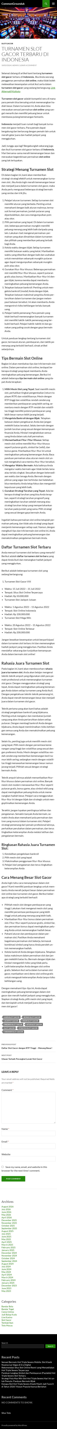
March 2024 (7, 1277)
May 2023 (6, 1291)
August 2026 (8, 1206)
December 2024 (9, 1253)
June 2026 (6, 1212)
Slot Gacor (7, 43)
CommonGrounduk (13, 3)
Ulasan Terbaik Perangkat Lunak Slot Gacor (22, 1057)
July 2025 (6, 1233)
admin (15, 65)
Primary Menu (53, 3)
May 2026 (6, 1214)
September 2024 (9, 1261)
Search (5, 1343)
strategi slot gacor (28, 1028)
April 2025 (7, 1242)
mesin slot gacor (30, 1021)
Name (5, 1128)
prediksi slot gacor (13, 1024)
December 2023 (9, 1285)
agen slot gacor (11, 1017)
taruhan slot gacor (13, 1032)
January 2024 (8, 1283)
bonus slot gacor (32, 1017)
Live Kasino (7, 1317)
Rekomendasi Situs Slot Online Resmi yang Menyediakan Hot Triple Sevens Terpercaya (28, 1369)
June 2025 (6, 1236)
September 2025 (9, 1228)
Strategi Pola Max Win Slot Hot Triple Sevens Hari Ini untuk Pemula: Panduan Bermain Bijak (28, 1379)
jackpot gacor (11, 1021)
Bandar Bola (7, 1306)
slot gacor (9, 1028)
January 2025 (8, 1250)
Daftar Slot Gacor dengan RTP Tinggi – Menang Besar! (27, 1046)
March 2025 (7, 1244)
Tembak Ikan (7, 1322)
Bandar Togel (8, 1309)
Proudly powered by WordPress (14, 1425)
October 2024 (8, 1258)
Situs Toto (6, 1413)
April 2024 (7, 1274)
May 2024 (6, 1272)
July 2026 (6, 1209)
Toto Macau (7, 1325)
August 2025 (8, 1231)
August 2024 (8, 1263)
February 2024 (9, 1280)
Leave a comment (28, 65)
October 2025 (8, 1225)
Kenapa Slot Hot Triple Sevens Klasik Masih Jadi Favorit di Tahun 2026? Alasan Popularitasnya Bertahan (28, 1385)
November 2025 (9, 1223)
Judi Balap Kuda (9, 1314)
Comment (7, 1089)
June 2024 (6, 1269)
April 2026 (7, 1217)
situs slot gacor (34, 1024)
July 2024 (6, 1266)
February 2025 (9, 1247)
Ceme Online (8, 1312)
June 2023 (6, 1288)
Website (6, 1154)
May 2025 (6, 1239)
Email (5, 1141)
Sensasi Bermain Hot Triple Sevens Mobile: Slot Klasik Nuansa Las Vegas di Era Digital (27, 1363)
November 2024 (9, 1255)
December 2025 (9, 1220)
